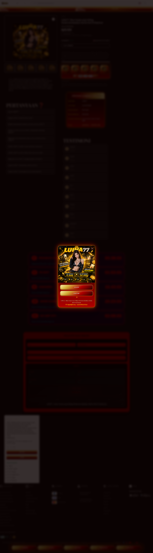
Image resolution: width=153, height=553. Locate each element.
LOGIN (76, 287)
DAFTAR (76, 293)
